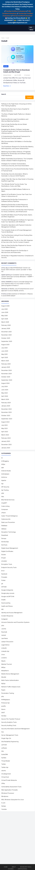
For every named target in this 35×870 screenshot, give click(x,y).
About (14, 867)
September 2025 (6, 341)
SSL (2, 751)
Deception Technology (8, 532)
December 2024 (6, 370)
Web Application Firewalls (9, 790)
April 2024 (4, 396)
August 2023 (5, 422)
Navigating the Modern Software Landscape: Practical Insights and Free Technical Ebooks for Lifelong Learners (16, 131)
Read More (7, 86)
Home (2, 38)
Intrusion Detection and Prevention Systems (15, 622)
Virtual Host (5, 777)
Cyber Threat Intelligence (9, 516)
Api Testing (5, 490)
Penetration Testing (7, 693)
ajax (2, 467)
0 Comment (27, 75)
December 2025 (6, 332)
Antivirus (4, 477)
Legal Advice (5, 645)
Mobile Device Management (10, 674)
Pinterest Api (5, 703)
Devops (3, 538)
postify (3, 706)
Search (3, 94)
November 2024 (6, 373)
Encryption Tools (6, 564)
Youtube (4, 809)
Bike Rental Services (7, 500)
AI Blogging (5, 461)
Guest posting (5, 603)
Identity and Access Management (11, 612)
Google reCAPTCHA (7, 596)
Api (2, 483)
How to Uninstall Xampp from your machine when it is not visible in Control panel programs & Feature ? (16, 283)
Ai (2, 458)
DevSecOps (5, 542)
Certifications (22, 869)
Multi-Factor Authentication (10, 680)
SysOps (3, 758)
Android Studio (6, 471)
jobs (2, 625)
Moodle (3, 677)
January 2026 (5, 328)
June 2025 (4, 351)
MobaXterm (5, 670)
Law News (4, 638)
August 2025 (5, 344)
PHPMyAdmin (5, 699)
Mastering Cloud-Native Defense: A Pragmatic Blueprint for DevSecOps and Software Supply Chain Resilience (16, 153)
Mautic (3, 661)
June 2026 (4, 312)
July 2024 (4, 386)
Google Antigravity (7, 590)
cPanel (3, 512)
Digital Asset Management (9, 548)
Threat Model (5, 761)
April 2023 (4, 431)
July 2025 (4, 348)
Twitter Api (4, 767)
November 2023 (6, 412)
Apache (3, 480)
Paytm (3, 690)
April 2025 (4, 357)
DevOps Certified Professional (16, 11)
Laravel (3, 635)
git (2, 583)
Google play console (7, 593)
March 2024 (5, 399)
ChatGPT (4, 503)
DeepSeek (4, 535)
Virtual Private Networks (9, 780)
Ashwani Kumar (7, 75)
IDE (2, 609)
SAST (3, 712)
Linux (3, 654)
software (4, 748)
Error (3, 571)
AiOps (3, 464)
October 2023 (5, 415)
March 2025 (5, 361)
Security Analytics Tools (9, 722)
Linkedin (4, 648)
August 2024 (5, 383)
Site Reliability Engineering (9, 741)
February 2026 (6, 325)
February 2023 (6, 438)
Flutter (3, 580)
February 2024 (6, 402)
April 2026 (4, 319)
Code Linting (5, 506)
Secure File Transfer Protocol (10, 719)
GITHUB (3, 587)
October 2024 (5, 377)
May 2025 (4, 354)
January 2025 (5, 367)
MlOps (3, 667)
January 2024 (5, 406)
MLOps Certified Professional (22, 16)
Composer (4, 509)
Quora (3, 709)
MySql (3, 683)
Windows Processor (7, 793)
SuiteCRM (4, 754)
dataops (3, 529)
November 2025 (6, 335)
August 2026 (5, 306)
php (2, 696)
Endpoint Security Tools (9, 567)
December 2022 (6, 444)
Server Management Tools (9, 735)
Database (4, 525)
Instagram (4, 619)
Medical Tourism (6, 664)
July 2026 (4, 309)
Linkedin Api (5, 651)
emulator (4, 561)
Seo (2, 732)
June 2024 (4, 390)
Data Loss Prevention (8, 522)
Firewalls (4, 577)
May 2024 (4, 393)
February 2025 (6, 364)
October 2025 (5, 338)
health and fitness (7, 606)
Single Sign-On (6, 738)
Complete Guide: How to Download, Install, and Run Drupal (16, 71)
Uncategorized (6, 774)
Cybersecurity (5, 519)
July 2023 (4, 425)
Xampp (3, 806)
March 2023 (5, 435)
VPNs (3, 783)
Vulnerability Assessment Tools (11, 787)
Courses (10, 869)
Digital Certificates (7, 551)
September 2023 (6, 419)
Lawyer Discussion (7, 641)
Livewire (4, 658)
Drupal (6, 66)
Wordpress (4, 796)
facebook (4, 574)
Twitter (3, 764)
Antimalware (5, 474)
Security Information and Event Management (15, 728)
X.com (3, 803)
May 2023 (4, 428)
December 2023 (6, 409)
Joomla (3, 629)
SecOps (3, 716)
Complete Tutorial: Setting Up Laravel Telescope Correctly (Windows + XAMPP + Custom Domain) (17, 276)
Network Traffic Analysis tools (10, 687)
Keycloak (4, 632)
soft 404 (4, 745)
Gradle (3, 600)
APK (2, 493)
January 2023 (5, 441)
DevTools (4, 545)
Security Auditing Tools (8, 725)
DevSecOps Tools (25, 867)
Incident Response (7, 616)
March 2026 (5, 322)
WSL (12, 799)
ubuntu (3, 770)
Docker (3, 554)
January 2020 (5, 448)
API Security (5, 487)
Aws (2, 496)
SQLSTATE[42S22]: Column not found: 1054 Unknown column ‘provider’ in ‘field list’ (16, 269)
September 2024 (6, 380)
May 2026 (4, 315)
